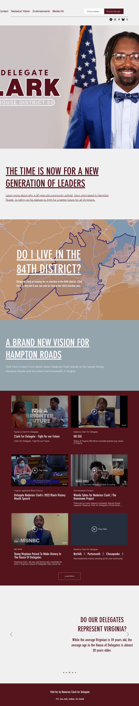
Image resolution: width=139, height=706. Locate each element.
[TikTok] (111, 19)
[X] (127, 19)
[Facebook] (119, 19)
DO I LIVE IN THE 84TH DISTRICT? (49, 262)
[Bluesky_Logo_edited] (123, 19)
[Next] (128, 634)
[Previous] (11, 634)
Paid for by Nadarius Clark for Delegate (70, 692)
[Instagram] (115, 19)
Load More (69, 576)
